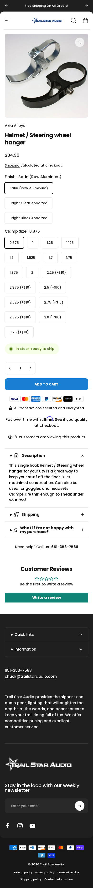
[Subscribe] (79, 806)
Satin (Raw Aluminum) (29, 188)
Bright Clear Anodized (28, 203)
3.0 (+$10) (52, 317)
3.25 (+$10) (19, 332)
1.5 (12, 257)
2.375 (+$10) (20, 287)
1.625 (31, 257)
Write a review (46, 597)
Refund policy (23, 872)
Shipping (12, 165)
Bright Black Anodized (28, 218)
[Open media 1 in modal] (79, 42)
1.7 (51, 257)
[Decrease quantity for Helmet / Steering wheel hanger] (10, 368)
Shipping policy (30, 879)
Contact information (58, 879)
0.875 (14, 242)
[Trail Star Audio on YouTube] (32, 826)
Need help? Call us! (46, 546)
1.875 (14, 272)
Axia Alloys (15, 125)
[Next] (86, 6)
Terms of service (68, 872)
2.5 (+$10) (52, 287)
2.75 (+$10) (53, 302)
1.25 (50, 242)
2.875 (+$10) (20, 317)
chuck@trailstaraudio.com (31, 676)
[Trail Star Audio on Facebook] (7, 826)
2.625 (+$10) (20, 302)
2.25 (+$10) (56, 272)
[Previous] (6, 6)
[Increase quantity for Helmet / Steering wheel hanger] (31, 368)
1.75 (69, 257)
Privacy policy (44, 872)
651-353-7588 (18, 670)
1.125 (70, 242)
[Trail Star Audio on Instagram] (20, 826)
